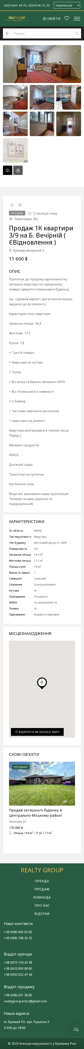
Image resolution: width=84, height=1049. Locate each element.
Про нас (42, 905)
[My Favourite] (66, 19)
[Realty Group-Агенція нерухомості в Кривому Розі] (17, 18)
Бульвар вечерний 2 (28, 250)
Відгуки (42, 914)
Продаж (42, 889)
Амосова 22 (17, 821)
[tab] (7, 170)
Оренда (42, 881)
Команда (42, 897)
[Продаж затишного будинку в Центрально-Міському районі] (42, 783)
